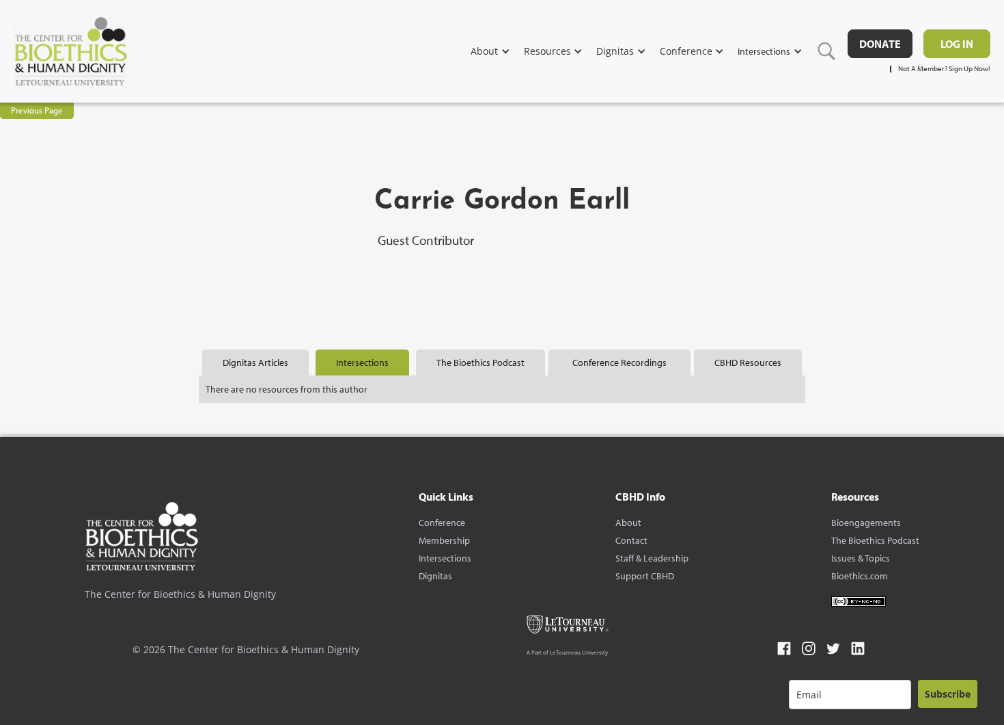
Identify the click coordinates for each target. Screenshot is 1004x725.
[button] (497, 51)
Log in (956, 44)
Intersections (445, 558)
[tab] (255, 362)
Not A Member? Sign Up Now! (944, 68)
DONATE (880, 44)
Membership (444, 540)
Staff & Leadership (651, 558)
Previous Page (37, 110)
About (628, 522)
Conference (442, 522)
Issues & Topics (860, 558)
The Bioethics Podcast (875, 540)
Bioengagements (866, 522)
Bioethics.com (859, 576)
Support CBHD (644, 576)
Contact (631, 540)
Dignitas (435, 576)
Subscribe (948, 693)
